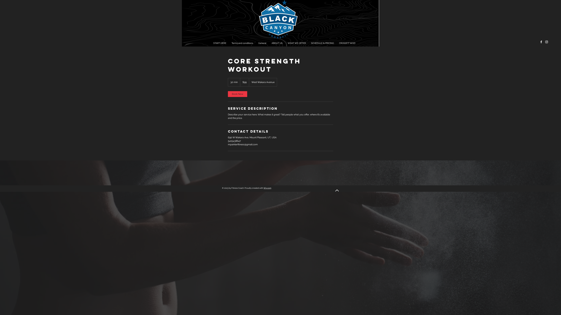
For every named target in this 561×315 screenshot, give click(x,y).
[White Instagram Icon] (546, 42)
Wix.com (267, 188)
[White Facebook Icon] (541, 42)
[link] (237, 94)
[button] (277, 43)
